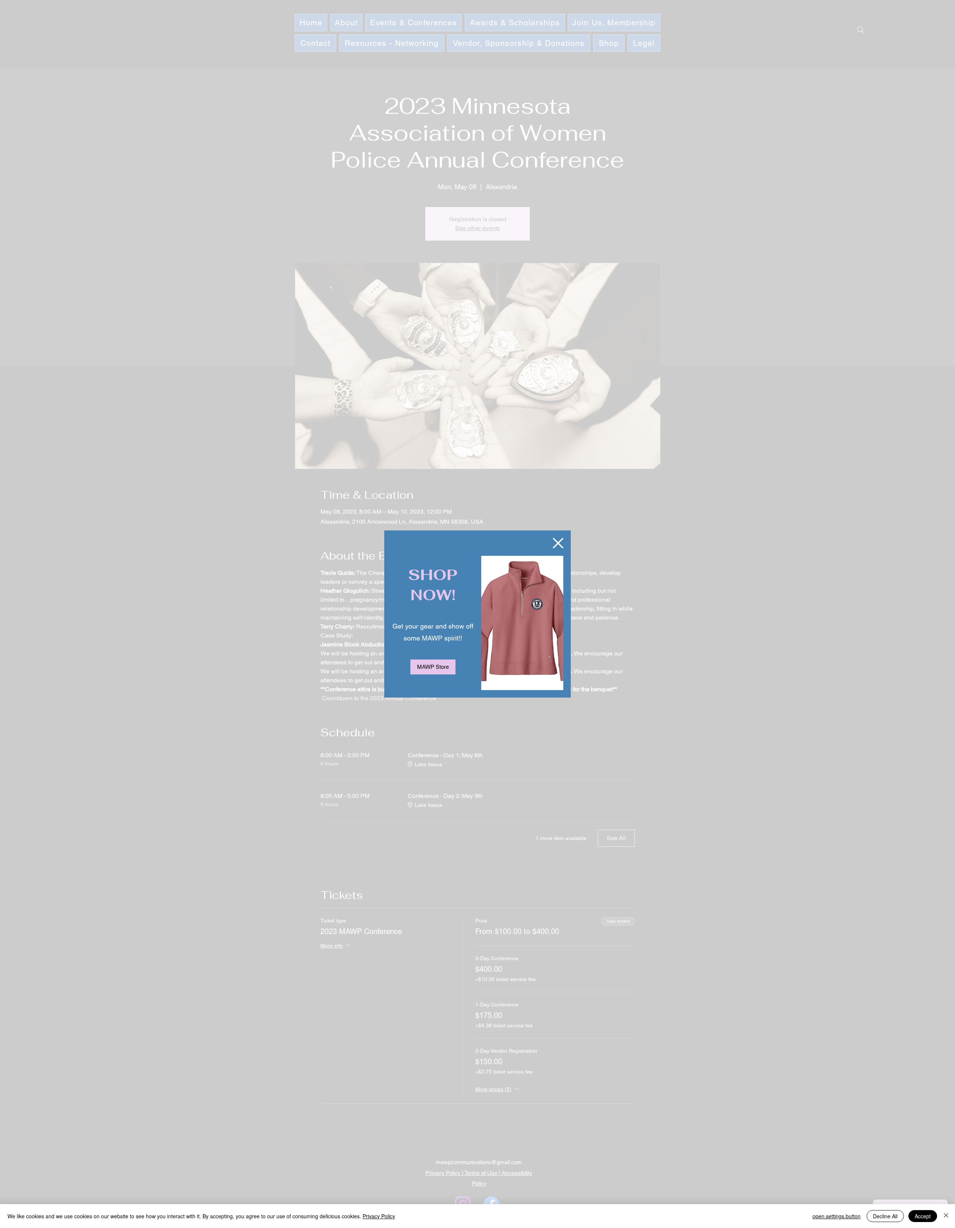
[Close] (946, 1216)
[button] (558, 543)
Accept (923, 1216)
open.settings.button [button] (836, 1216)
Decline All (885, 1216)
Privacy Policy (379, 1216)
